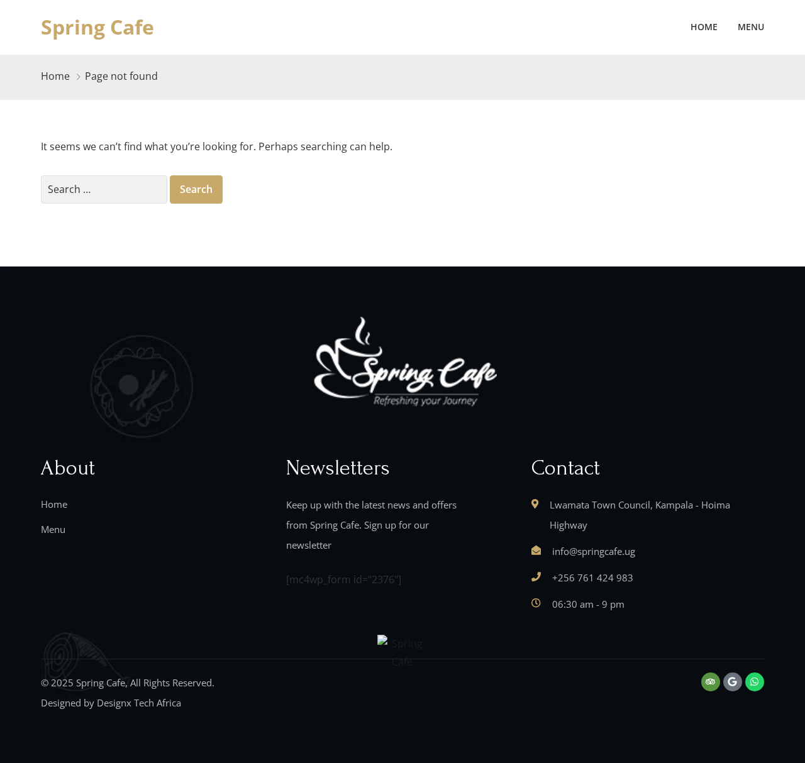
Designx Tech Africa (139, 702)
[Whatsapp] (754, 681)
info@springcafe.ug (593, 551)
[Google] (732, 681)
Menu (751, 27)
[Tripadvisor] (710, 681)
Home (704, 27)
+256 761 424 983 (592, 577)
